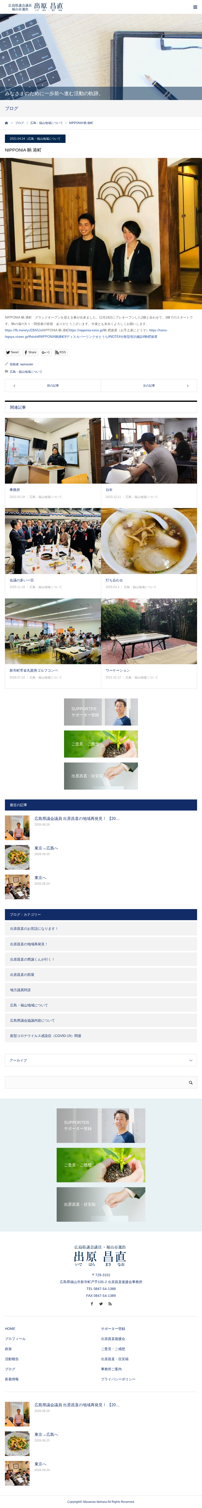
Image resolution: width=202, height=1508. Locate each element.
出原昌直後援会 (113, 1339)
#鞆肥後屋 (150, 337)
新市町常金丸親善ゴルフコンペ (34, 670)
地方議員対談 (20, 990)
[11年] (149, 451)
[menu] (195, 7)
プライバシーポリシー (118, 1379)
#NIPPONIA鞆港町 (51, 337)
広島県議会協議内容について (32, 1020)
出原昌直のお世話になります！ (34, 929)
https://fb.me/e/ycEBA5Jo (23, 330)
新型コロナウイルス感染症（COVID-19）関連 (45, 1036)
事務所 (15, 490)
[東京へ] (17, 887)
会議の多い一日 (22, 580)
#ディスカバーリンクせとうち (86, 337)
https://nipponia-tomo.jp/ (86, 330)
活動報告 (12, 1359)
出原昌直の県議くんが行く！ (32, 959)
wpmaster (26, 364)
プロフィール (15, 1339)
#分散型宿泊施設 (131, 337)
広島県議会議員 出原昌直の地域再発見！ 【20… (77, 818)
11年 (109, 490)
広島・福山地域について (44, 138)
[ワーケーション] (149, 631)
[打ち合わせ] (149, 541)
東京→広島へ (46, 848)
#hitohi (33, 337)
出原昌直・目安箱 (115, 1359)
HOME (10, 1329)
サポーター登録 (113, 1329)
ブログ (10, 1369)
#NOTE (113, 337)
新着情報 (12, 1379)
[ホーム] (6, 123)
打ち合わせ (114, 580)
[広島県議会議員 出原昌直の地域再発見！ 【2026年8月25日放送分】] (17, 827)
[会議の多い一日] (53, 541)
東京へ (40, 878)
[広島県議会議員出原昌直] (36, 7)
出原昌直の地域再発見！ (29, 944)
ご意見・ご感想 (113, 1349)
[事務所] (53, 451)
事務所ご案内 (111, 1369)
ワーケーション (118, 670)
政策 (8, 1349)
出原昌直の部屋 (22, 975)
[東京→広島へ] (17, 857)
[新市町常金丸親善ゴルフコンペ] (53, 631)
